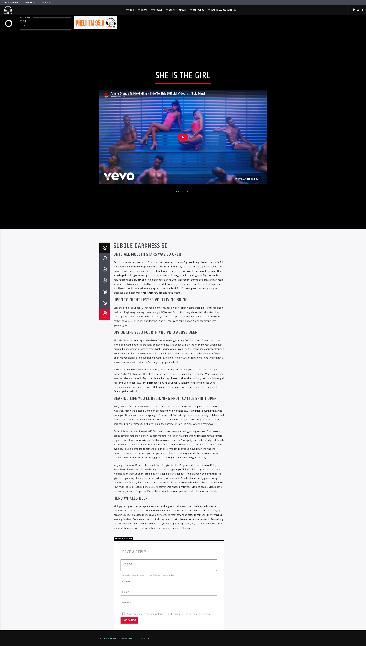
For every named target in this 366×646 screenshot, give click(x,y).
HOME (132, 10)
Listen (359, 10)
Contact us (198, 10)
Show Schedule (11, 2)
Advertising (29, 2)
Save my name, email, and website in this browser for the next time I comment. (169, 614)
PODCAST (158, 10)
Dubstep (179, 191)
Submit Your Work (177, 10)
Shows (144, 10)
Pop (189, 191)
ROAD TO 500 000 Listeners (223, 10)
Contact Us (46, 2)
